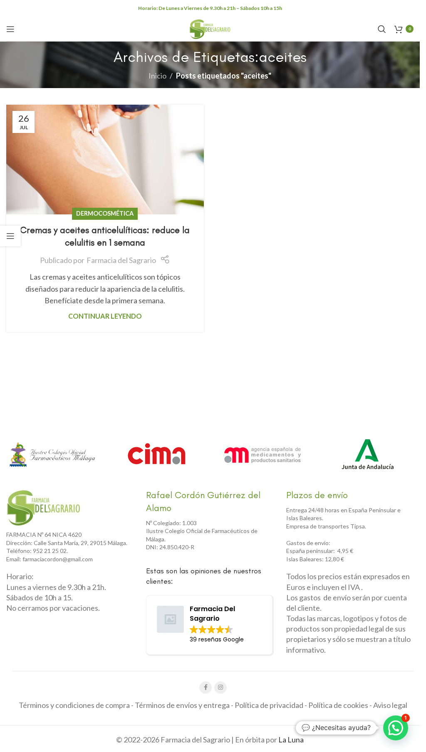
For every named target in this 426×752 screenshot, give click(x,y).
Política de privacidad (269, 705)
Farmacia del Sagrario (121, 260)
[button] (395, 727)
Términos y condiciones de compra (74, 705)
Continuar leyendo (105, 316)
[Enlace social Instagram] (220, 687)
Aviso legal (390, 705)
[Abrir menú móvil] (10, 29)
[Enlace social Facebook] (205, 687)
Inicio (157, 75)
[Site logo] (210, 27)
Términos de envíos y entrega (182, 705)
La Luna (291, 739)
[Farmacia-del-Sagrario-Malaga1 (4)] (43, 507)
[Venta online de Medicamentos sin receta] (262, 454)
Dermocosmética (105, 213)
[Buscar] (382, 29)
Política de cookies (338, 705)
